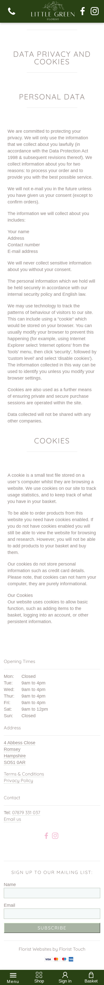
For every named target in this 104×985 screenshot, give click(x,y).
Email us (12, 819)
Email (9, 905)
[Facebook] (82, 11)
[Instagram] (94, 11)
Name (10, 884)
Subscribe (52, 928)
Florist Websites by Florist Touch (52, 949)
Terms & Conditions (24, 774)
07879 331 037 (26, 812)
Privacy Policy (18, 780)
